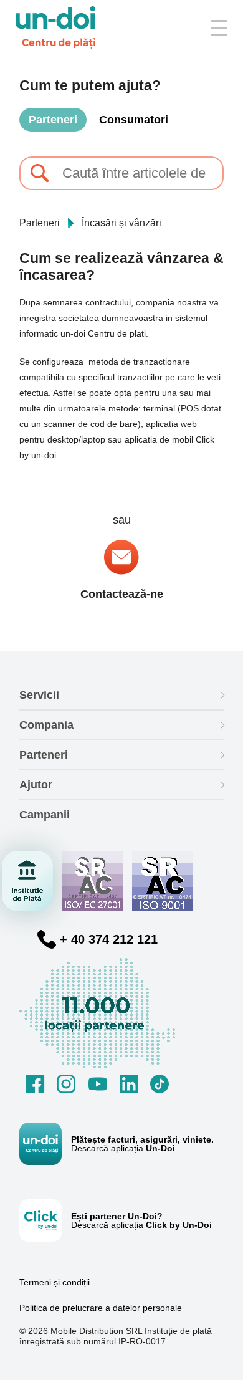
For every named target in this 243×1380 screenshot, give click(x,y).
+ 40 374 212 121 (109, 939)
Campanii (44, 814)
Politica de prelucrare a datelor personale (100, 1308)
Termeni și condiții (54, 1282)
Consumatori (133, 119)
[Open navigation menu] (219, 28)
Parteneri (53, 119)
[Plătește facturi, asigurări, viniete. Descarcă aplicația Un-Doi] (45, 1144)
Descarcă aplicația (123, 1148)
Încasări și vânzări (121, 223)
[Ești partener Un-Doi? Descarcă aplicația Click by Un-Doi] (45, 1220)
